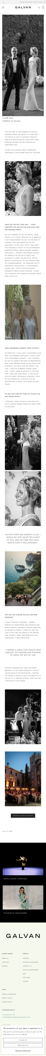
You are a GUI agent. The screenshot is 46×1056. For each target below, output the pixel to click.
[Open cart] (43, 7)
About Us (5, 958)
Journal (5, 966)
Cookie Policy (7, 1002)
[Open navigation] (3, 7)
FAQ (24, 974)
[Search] (39, 7)
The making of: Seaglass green (15, 913)
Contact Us (27, 966)
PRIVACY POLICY (7, 998)
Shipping (26, 958)
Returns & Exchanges (30, 962)
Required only (23, 1045)
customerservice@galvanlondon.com (16, 1017)
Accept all (23, 1040)
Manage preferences (23, 1050)
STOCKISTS (5, 962)
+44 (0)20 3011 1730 (8, 1015)
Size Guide (26, 977)
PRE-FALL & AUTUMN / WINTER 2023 (15, 879)
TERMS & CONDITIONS (9, 994)
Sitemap (25, 981)
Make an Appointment (31, 970)
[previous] (4, 2)
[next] (41, 2)
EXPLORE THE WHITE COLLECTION (23, 815)
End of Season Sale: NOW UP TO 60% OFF (23, 2)
